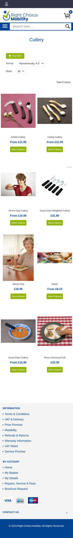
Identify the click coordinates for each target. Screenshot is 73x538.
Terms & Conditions (17, 414)
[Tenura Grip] (18, 257)
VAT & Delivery (14, 419)
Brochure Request (16, 489)
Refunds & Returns (17, 435)
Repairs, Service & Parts (20, 483)
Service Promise (15, 451)
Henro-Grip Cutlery (18, 210)
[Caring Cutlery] (54, 110)
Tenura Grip (18, 284)
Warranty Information (18, 440)
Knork (55, 284)
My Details (11, 478)
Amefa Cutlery (18, 137)
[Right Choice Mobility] (20, 16)
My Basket (11, 472)
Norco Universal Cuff (55, 357)
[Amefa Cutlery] (18, 110)
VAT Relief (11, 446)
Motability (11, 430)
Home (8, 467)
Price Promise (14, 424)
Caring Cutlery (54, 137)
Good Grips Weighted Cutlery (55, 210)
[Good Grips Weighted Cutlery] (54, 184)
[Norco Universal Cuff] (54, 331)
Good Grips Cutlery (18, 357)
